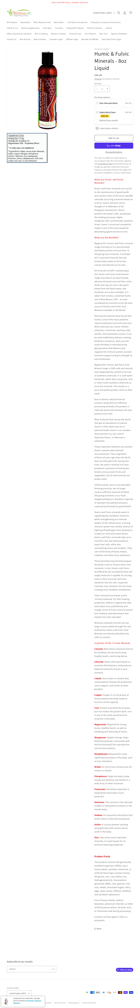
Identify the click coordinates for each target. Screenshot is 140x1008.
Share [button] (99, 928)
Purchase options (102, 97)
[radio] (97, 103)
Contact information (89, 1003)
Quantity (97, 83)
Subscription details (109, 128)
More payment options (114, 152)
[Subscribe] (53, 969)
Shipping (97, 79)
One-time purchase (108, 103)
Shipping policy (73, 1003)
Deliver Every (105, 120)
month (115, 120)
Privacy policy (46, 1003)
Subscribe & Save (107, 114)
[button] (119, 13)
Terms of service (60, 1003)
